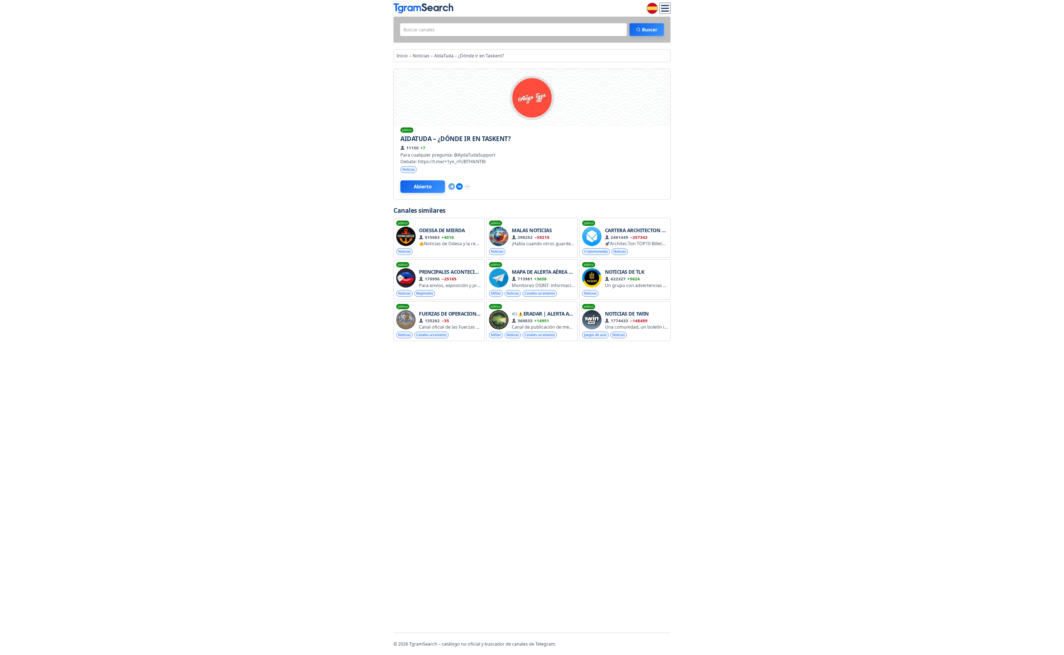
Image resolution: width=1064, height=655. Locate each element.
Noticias (408, 169)
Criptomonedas (596, 251)
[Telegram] (451, 186)
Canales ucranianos (540, 293)
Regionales (424, 293)
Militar (496, 293)
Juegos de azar (595, 334)
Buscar (649, 30)
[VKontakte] (459, 186)
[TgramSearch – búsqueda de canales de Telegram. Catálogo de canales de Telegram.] (423, 8)
